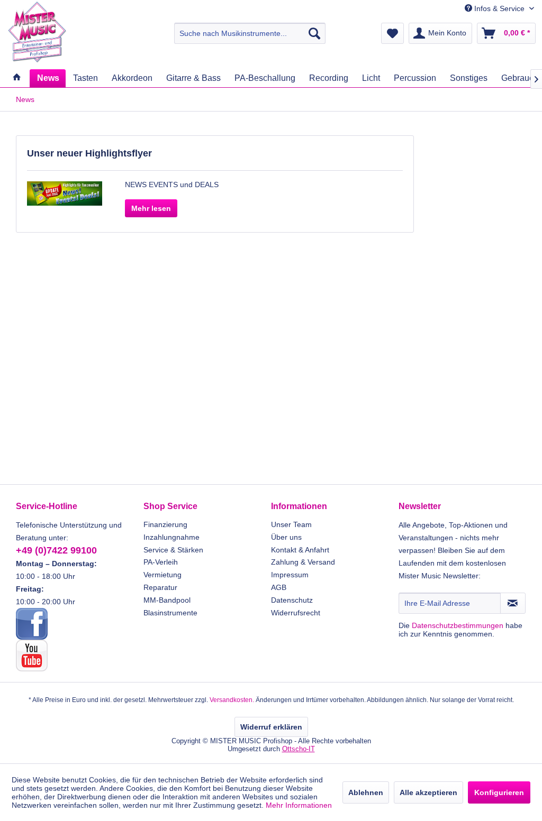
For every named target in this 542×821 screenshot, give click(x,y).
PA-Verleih (160, 562)
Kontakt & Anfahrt (300, 550)
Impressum (290, 574)
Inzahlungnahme (171, 537)
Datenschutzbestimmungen (457, 625)
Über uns (286, 537)
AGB (278, 587)
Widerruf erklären (271, 727)
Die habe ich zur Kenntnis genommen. (460, 629)
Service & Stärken (173, 550)
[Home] (16, 78)
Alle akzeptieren (428, 792)
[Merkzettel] (392, 33)
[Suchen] (314, 33)
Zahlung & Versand (303, 562)
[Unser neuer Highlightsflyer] (64, 193)
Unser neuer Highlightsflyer (89, 153)
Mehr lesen (151, 208)
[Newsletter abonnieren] (513, 603)
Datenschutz (292, 600)
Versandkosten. (232, 700)
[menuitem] (250, 33)
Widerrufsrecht (295, 612)
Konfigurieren (499, 792)
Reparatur (160, 587)
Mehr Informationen (299, 805)
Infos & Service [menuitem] (499, 8)
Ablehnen (365, 792)
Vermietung (162, 574)
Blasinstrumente (170, 612)
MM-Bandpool (167, 600)
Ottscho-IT (298, 749)
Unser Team (291, 524)
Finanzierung (165, 524)
